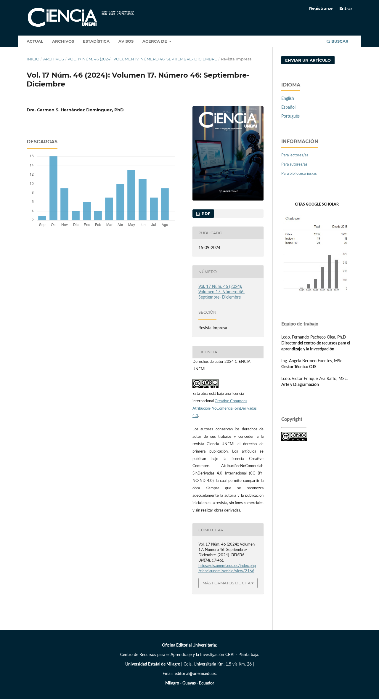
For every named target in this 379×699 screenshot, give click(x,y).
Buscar (339, 41)
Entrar (345, 8)
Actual (35, 41)
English (287, 99)
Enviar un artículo (308, 60)
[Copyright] (294, 440)
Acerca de (155, 41)
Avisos (126, 41)
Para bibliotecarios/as (299, 174)
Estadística (96, 41)
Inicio (33, 59)
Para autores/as (294, 164)
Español (288, 107)
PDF (205, 213)
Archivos (63, 41)
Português (290, 116)
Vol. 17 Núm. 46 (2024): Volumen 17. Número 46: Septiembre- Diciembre (142, 59)
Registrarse (321, 8)
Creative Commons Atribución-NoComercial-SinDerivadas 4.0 (224, 408)
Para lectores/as (294, 155)
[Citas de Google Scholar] (316, 295)
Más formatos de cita (226, 583)
